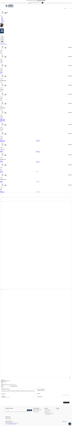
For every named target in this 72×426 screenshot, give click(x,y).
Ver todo (1, 121)
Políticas (46, 408)
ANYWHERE (37, 161)
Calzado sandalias (2, 120)
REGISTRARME (43, 0)
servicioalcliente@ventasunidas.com (11, 423)
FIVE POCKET (1, 161)
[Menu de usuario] (69, 8)
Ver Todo (1, 53)
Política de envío (47, 411)
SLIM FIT (37, 171)
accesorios (2, 22)
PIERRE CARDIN (37, 181)
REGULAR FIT (1, 171)
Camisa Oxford (38, 140)
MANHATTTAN (1, 181)
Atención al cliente (36, 408)
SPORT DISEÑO (37, 151)
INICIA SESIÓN (39, 0)
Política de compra (47, 409)
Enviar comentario (66, 402)
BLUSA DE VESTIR (2, 192)
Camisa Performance (2, 140)
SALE (2, 28)
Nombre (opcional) (41, 390)
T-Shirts (1, 72)
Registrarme (6, 12)
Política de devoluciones (48, 410)
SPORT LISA (1, 151)
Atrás (1, 50)
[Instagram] (58, 409)
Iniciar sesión (2, 12)
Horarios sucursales (36, 411)
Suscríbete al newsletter (9, 408)
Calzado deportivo (2, 119)
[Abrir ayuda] (69, 423)
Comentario (39, 396)
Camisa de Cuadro (2, 141)
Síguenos (57, 408)
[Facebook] (56, 409)
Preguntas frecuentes (36, 410)
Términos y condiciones (48, 414)
